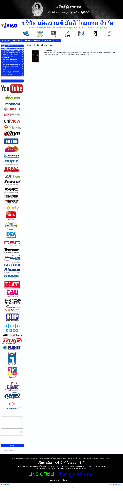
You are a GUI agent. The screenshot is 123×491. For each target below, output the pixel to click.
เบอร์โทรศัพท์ (5, 425)
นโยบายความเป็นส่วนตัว (10, 450)
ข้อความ (3, 435)
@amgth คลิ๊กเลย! (75, 474)
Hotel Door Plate (50, 50)
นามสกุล (3, 420)
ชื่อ (2, 416)
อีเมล (2, 430)
